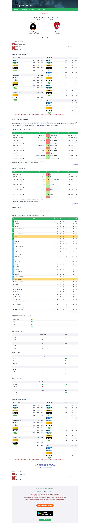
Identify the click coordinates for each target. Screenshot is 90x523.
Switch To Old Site (45, 519)
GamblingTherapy (46, 502)
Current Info (75, 164)
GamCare (55, 502)
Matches (16, 9)
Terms (45, 491)
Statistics (31, 9)
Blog (43, 9)
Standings (24, 9)
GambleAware (35, 502)
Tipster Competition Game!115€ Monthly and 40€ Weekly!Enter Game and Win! (45, 465)
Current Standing (74, 312)
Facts (38, 9)
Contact (51, 491)
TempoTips (45, 13)
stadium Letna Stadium (36, 125)
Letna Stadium (45, 123)
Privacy (39, 491)
